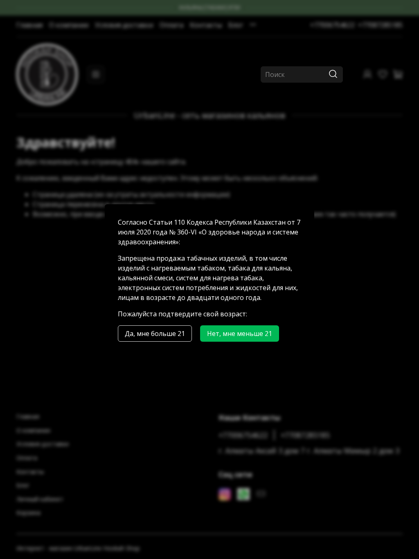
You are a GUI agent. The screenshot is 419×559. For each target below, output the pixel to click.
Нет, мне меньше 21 (239, 333)
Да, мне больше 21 (155, 333)
